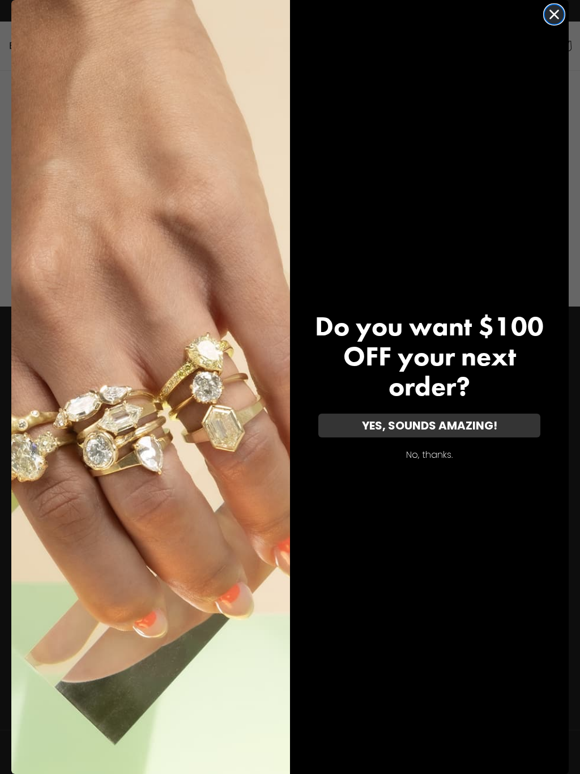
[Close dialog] (554, 14)
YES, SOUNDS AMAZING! (429, 425)
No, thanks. (429, 454)
